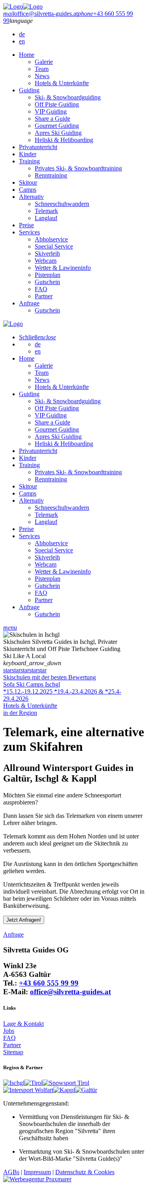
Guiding (29, 90)
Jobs (8, 1030)
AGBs (11, 1172)
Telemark (46, 211)
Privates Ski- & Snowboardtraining (78, 168)
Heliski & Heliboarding (64, 140)
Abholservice (51, 239)
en (22, 41)
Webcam (45, 260)
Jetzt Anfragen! (23, 920)
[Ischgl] (13, 1082)
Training (29, 161)
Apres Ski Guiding (58, 132)
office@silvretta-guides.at (70, 992)
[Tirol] (33, 1082)
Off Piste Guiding (57, 104)
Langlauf (46, 218)
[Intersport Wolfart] (28, 1090)
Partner (43, 296)
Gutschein (47, 282)
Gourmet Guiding (57, 125)
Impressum (37, 1172)
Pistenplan (47, 274)
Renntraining (51, 175)
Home (26, 54)
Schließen (37, 337)
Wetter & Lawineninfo (63, 267)
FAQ (41, 289)
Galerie (44, 61)
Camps (27, 189)
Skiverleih (47, 253)
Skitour (28, 182)
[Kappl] (64, 1090)
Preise (26, 225)
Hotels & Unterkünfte (62, 83)
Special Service (54, 246)
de (22, 34)
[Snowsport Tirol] (66, 1082)
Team (42, 68)
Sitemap (13, 1052)
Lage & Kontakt (23, 1023)
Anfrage (29, 303)
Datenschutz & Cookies (84, 1172)
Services (29, 232)
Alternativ (31, 196)
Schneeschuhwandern (62, 203)
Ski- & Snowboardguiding (68, 97)
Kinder (27, 154)
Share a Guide (52, 118)
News (42, 76)
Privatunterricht (38, 147)
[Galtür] (86, 1090)
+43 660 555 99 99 (49, 983)
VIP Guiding (51, 111)
